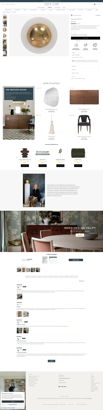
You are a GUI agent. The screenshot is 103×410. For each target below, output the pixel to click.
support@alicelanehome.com (64, 378)
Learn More (98, 15)
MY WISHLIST (12, 4)
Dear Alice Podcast (94, 388)
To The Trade (93, 384)
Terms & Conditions (11, 407)
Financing (93, 391)
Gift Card (92, 380)
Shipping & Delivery (32, 377)
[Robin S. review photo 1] (19, 296)
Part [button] (76, 276)
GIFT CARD (7, 4)
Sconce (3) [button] (50, 276)
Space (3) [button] (56, 276)
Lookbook (93, 376)
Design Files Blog (94, 387)
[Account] (97, 4)
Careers (92, 381)
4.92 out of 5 (24, 259)
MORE (92, 374)
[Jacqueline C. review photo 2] (26, 330)
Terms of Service (32, 381)
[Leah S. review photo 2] (26, 314)
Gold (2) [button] (66, 276)
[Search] (3, 4)
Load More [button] (51, 361)
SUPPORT (30, 374)
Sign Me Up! (89, 398)
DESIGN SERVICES (41, 7)
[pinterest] (63, 386)
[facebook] (59, 386)
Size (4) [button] (45, 276)
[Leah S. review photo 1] (19, 314)
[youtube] (64, 386)
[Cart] (99, 4)
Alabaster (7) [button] (28, 276)
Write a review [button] (76, 260)
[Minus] (71, 32)
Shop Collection (10, 97)
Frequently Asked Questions (34, 376)
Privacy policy (4, 407)
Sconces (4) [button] (40, 276)
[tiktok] (66, 386)
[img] (19, 284)
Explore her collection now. (54, 196)
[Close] (24, 393)
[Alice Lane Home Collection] (51, 4)
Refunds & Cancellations (33, 380)
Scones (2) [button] (72, 276)
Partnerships (93, 385)
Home (4, 12)
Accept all (13, 401)
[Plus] (75, 32)
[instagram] (61, 386)
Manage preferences (13, 404)
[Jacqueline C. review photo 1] (19, 330)
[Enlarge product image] (39, 35)
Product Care (31, 384)
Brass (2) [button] (61, 276)
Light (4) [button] (34, 276)
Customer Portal (32, 385)
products (8, 12)
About (92, 377)
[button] (73, 23)
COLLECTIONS (57, 7)
